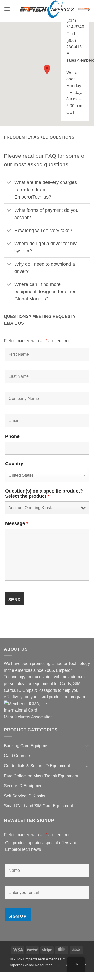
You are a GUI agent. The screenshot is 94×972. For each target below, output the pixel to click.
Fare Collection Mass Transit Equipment (41, 776)
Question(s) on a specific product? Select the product (44, 493)
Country (14, 463)
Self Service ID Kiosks (24, 796)
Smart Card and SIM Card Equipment (38, 806)
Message (16, 523)
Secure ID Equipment (24, 786)
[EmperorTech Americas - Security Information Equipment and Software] (47, 9)
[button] (7, 9)
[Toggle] (9, 183)
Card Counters (17, 755)
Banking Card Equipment (27, 746)
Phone (12, 436)
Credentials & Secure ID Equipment (37, 766)
